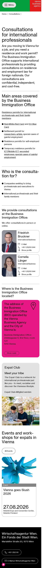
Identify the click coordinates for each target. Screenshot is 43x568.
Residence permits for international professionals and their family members (19, 115)
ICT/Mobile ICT (11, 151)
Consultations (14, 14)
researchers (9, 134)
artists (19, 134)
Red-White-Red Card (14, 124)
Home (4, 14)
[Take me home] (35, 5)
